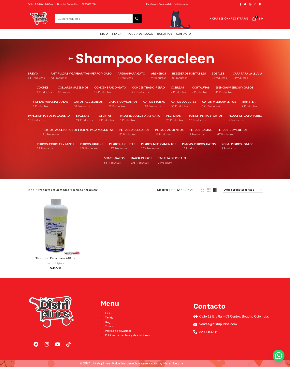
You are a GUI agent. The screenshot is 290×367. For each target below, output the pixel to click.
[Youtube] (58, 344)
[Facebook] (36, 344)
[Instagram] (47, 344)
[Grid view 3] (208, 189)
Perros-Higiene (55, 263)
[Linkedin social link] (255, 4)
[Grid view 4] (215, 189)
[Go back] (71, 59)
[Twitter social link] (245, 4)
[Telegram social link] (260, 4)
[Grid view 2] (202, 189)
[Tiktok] (68, 344)
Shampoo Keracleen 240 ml (55, 258)
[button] (278, 355)
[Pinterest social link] (250, 4)
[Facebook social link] (240, 4)
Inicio (31, 189)
